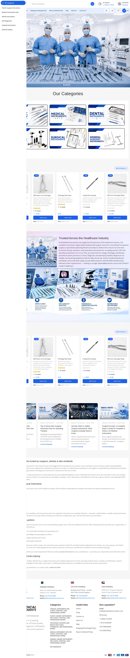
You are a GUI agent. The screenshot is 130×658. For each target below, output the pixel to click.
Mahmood (46, 417)
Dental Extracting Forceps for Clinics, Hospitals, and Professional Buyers (42, 204)
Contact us (80, 616)
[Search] (92, 4)
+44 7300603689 (105, 627)
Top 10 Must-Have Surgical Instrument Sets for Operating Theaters (51, 428)
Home (78, 609)
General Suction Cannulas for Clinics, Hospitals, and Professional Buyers (92, 200)
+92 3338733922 (105, 630)
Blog (77, 624)
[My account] (106, 10)
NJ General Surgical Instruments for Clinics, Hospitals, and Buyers (65, 200)
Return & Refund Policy (84, 632)
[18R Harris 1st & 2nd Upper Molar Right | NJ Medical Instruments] (43, 183)
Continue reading (46, 444)
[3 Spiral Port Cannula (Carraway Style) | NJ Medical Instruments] (92, 183)
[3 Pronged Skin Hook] (68, 183)
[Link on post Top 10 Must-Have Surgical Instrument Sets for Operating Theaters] (52, 411)
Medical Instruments (47, 423)
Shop (78, 612)
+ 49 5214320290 (105, 623)
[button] (43, 218)
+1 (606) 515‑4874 (105, 619)
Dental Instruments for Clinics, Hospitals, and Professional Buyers (43, 200)
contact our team (55, 567)
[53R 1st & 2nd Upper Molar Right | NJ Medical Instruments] (117, 183)
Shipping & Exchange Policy (86, 628)
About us (79, 620)
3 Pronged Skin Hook (64, 195)
